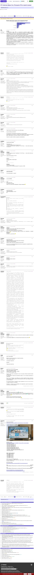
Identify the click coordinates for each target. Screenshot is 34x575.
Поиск (13, 570)
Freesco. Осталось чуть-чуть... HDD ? (6, 558)
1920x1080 (5, 9)
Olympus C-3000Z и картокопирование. (6, 551)
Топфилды (8, 221)
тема (31, 221)
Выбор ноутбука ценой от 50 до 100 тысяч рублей (8, 523)
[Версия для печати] (30, 16)
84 (9, 16)
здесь (7, 7)
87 (13, 16)
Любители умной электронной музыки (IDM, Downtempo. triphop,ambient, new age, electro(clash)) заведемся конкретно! (17, 520)
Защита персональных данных (16, 571)
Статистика (17, 570)
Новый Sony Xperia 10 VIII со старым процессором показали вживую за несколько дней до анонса (14, 544)
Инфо (32, 70)
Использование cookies (4, 571)
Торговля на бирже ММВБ (5, 504)
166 (24, 16)
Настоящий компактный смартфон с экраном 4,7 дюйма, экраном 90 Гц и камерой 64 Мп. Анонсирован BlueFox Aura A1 (16, 540)
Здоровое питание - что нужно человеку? (7, 506)
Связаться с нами (3, 570)
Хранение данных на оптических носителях (7, 519)
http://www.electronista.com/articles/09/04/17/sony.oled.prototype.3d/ (17, 463)
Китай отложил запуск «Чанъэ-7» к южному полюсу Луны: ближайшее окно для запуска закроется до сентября (16, 534)
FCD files (3, 553)
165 (23, 16)
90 (17, 16)
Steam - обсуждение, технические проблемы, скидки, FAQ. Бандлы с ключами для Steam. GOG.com (14, 505)
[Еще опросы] (22, 21)
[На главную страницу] (3, 1)
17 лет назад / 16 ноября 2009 (11, 368)
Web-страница (2, 373)
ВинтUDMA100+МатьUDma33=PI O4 (6, 549)
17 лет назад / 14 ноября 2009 (11, 70)
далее (28, 16)
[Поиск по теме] (31, 16)
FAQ (14, 570)
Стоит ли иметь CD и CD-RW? (5, 557)
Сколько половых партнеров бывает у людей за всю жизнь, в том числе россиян (12, 503)
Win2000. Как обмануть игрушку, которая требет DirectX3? (9, 552)
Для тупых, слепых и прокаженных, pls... (7, 556)
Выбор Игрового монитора (5, 522)
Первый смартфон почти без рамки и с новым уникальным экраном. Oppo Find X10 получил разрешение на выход (16, 541)
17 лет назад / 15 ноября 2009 (11, 170)
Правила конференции (9, 570)
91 (18, 16)
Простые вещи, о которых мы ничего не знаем (8, 517)
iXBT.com (2, 572)
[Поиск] (27, 1)
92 (19, 16)
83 (8, 16)
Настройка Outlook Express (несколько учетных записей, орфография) (11, 554)
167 (26, 16)
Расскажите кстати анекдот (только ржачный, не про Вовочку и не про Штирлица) (12, 524)
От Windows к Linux (4, 518)
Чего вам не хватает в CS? (5, 555)
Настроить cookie (9, 571)
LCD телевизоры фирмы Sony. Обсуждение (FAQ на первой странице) (15, 5)
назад (5, 16)
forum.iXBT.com (17, 572)
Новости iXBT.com (3, 533)
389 (21, 21)
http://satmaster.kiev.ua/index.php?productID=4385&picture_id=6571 (16, 117)
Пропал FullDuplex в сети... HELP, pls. (6, 550)
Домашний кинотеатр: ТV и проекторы (4, 3)
